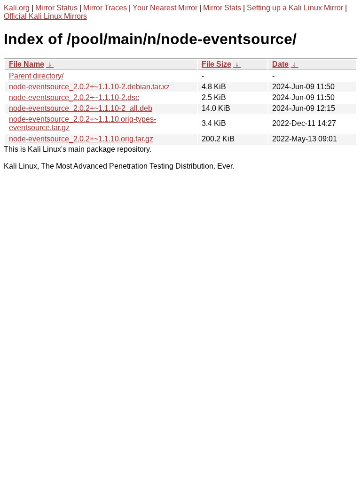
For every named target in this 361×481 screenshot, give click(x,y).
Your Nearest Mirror (165, 8)
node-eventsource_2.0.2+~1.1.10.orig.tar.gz (81, 139)
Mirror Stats (222, 8)
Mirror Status (56, 8)
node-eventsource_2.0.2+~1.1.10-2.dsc (74, 97)
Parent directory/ (36, 76)
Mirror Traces (105, 8)
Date (280, 64)
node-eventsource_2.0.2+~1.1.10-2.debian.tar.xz (89, 87)
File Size (216, 64)
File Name (26, 64)
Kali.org (17, 8)
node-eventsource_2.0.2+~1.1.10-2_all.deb (80, 108)
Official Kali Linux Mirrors (45, 16)
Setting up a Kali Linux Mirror (295, 8)
